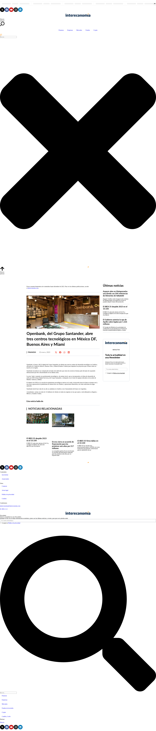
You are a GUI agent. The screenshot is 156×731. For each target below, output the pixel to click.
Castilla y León (6, 716)
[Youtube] (11, 9)
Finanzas (61, 30)
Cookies (4, 498)
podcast (2, 21)
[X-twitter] (2, 9)
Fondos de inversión (7, 708)
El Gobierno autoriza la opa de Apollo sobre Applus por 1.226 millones (115, 322)
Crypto (95, 30)
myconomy (5, 475)
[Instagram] (16, 9)
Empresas (70, 30)
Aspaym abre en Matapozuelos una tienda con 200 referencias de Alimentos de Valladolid (115, 294)
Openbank (72, 401)
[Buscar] (1, 35)
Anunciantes (5, 479)
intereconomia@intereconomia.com (10, 506)
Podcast (2, 719)
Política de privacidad (119, 373)
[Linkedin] (20, 9)
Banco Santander (55, 401)
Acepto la (116, 373)
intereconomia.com (33, 288)
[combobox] (8, 37)
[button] (56, 352)
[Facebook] (7, 9)
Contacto (4, 486)
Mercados (79, 30)
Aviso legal (5, 490)
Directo (2, 19)
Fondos (88, 30)
